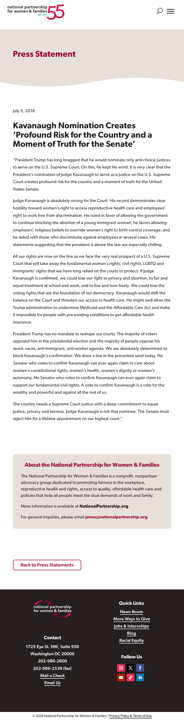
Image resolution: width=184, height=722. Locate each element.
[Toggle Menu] (170, 11)
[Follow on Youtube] (121, 677)
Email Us (52, 683)
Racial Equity (131, 641)
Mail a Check (52, 676)
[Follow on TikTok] (130, 677)
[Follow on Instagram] (121, 668)
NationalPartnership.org (104, 506)
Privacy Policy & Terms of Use (130, 716)
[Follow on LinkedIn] (140, 677)
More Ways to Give (131, 619)
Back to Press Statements (47, 565)
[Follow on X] (130, 668)
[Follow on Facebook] (140, 668)
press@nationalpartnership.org (116, 517)
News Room (131, 612)
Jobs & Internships (131, 626)
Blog (131, 634)
